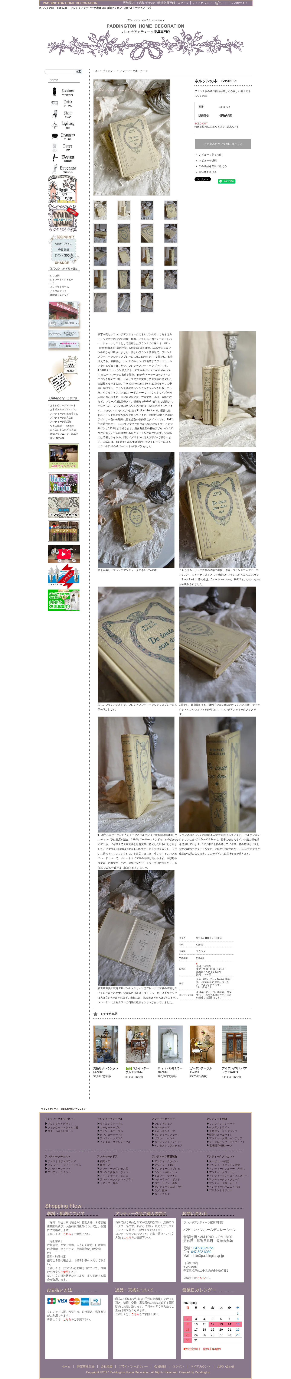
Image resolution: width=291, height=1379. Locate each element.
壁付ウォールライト (220, 1134)
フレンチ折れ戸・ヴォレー (115, 1172)
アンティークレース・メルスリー (228, 1175)
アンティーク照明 (216, 1118)
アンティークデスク (111, 1138)
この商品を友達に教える (213, 166)
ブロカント (109, 70)
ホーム (66, 1366)
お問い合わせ (146, 2)
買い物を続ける (208, 172)
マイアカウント (202, 2)
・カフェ (52, 283)
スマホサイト (239, 2)
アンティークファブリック (224, 1179)
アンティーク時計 (164, 1165)
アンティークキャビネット (60, 1118)
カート (223, 3)
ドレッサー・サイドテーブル (64, 1165)
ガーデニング (162, 1194)
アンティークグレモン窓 (114, 1168)
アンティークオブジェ (167, 1168)
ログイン (183, 2)
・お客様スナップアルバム (62, 409)
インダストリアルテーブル (115, 1141)
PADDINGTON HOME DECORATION (70, 3)
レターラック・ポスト (167, 1179)
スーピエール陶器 (219, 1161)
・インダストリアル (58, 287)
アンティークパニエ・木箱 (224, 1186)
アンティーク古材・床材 (168, 1186)
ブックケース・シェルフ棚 (63, 1127)
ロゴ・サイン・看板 (165, 1183)
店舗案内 (129, 2)
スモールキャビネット (60, 1131)
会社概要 (106, 1366)
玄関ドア (105, 1161)
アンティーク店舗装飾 (164, 1156)
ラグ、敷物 (160, 1190)
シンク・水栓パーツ (165, 1172)
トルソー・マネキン (165, 1175)
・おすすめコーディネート (62, 405)
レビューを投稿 (208, 160)
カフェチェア (162, 1127)
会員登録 (160, 1366)
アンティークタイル (165, 1161)
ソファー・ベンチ (164, 1138)
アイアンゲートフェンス (114, 1175)
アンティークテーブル (110, 1118)
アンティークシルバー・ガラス (227, 1168)
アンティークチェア (163, 1118)
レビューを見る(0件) (210, 154)
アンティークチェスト (58, 1156)
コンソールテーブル (111, 1131)
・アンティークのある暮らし (63, 413)
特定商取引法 (85, 1366)
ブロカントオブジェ (220, 1190)
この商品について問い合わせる (223, 144)
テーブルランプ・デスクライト (227, 1141)
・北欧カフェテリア (58, 294)
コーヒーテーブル (110, 1127)
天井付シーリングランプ (223, 1131)
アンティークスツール (167, 1134)
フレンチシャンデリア (222, 1123)
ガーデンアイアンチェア (168, 1141)
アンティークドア (107, 1156)
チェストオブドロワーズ (62, 1161)
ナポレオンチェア (164, 1131)
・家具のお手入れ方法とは (62, 429)
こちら (67, 1234)
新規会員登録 (166, 2)
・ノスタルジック (57, 291)
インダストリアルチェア (168, 1145)
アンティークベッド (59, 1168)
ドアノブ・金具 (109, 1183)
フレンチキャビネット (60, 1123)
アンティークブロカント (220, 1156)
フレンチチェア (163, 1123)
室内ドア (105, 1165)
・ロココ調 (53, 275)
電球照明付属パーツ (220, 1145)
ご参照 (65, 1271)
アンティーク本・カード (134, 70)
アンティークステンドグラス (116, 1179)
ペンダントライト (219, 1127)
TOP (95, 70)
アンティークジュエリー (223, 1172)
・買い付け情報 (56, 438)
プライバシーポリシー (133, 1366)
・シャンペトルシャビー (60, 279)
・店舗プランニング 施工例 (63, 433)
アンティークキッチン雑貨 (224, 1165)
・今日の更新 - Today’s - (61, 425)
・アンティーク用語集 (59, 421)
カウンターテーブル (111, 1134)
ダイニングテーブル (111, 1123)
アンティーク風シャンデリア (225, 1138)
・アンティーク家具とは (60, 417)
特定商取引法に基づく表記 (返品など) (216, 126)
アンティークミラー (59, 1172)
